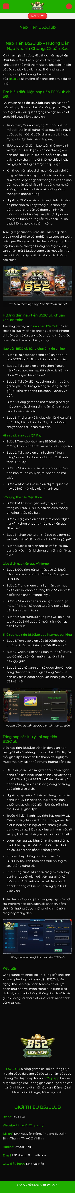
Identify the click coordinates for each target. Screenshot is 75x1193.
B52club (15, 78)
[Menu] (6, 6)
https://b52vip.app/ (29, 1125)
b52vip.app (51, 1078)
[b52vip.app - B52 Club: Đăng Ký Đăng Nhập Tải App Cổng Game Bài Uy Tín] (37, 6)
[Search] (69, 6)
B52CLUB (13, 1069)
